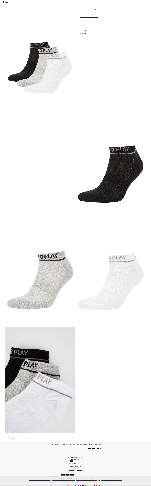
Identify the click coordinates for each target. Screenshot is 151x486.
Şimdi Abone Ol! (75, 470)
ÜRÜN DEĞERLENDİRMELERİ (83, 30)
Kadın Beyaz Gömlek (95, 483)
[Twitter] (94, 448)
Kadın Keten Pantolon (61, 483)
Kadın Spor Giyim (86, 483)
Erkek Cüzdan (21, 438)
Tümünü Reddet (52, 480)
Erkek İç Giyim (16, 438)
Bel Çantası (26, 438)
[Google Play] (67, 475)
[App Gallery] (72, 475)
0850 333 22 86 (77, 450)
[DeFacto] (6, 2)
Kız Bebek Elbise (78, 483)
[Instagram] (97, 448)
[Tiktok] (99, 448)
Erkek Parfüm (11, 438)
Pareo (68, 483)
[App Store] (63, 475)
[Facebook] (91, 448)
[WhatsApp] (89, 448)
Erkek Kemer (31, 438)
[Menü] (2, 1)
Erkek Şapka (6, 438)
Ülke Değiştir (91, 450)
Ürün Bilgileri (82, 28)
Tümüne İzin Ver (99, 480)
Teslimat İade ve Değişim (83, 33)
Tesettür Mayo (52, 483)
